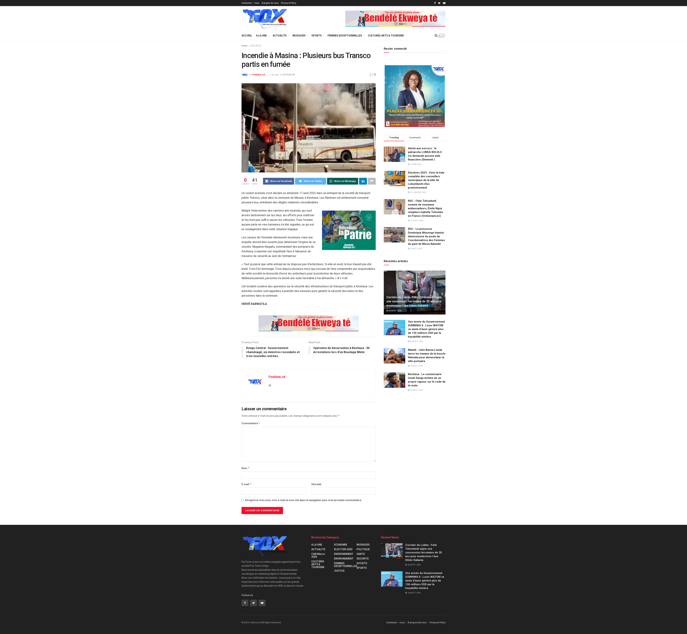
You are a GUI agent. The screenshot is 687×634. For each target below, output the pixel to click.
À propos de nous (270, 3)
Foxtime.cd (258, 74)
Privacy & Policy (288, 3)
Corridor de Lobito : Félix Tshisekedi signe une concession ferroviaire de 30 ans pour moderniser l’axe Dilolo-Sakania (414, 301)
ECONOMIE (340, 544)
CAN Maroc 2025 (318, 555)
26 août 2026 (394, 310)
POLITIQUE (363, 549)
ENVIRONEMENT (344, 558)
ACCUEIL (247, 35)
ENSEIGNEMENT (343, 554)
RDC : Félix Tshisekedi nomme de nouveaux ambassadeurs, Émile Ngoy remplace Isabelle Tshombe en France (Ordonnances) (425, 208)
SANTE (361, 554)
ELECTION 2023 (343, 549)
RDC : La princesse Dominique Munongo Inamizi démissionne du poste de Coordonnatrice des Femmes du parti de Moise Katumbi (426, 236)
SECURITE (363, 558)
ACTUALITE (280, 35)
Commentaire (251, 423)
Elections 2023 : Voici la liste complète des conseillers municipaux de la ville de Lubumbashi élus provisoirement (426, 180)
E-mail (247, 484)
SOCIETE (362, 563)
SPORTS (316, 35)
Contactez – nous (250, 3)
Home (244, 45)
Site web (316, 484)
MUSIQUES (299, 35)
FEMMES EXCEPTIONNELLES (345, 35)
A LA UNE (261, 35)
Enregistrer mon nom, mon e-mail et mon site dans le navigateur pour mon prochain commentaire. (303, 500)
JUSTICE (339, 570)
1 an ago (274, 74)
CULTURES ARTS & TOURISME (386, 35)
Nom (246, 468)
